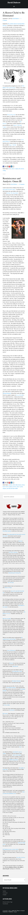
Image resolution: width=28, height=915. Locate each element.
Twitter (4, 891)
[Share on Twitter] (5, 166)
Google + (5, 894)
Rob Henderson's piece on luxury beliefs (10, 849)
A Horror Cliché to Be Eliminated (14, 14)
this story (20, 541)
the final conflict (14, 488)
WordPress (10, 911)
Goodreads (5, 903)
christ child (15, 485)
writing (4, 170)
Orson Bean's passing (7, 531)
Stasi (20, 747)
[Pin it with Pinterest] (9, 166)
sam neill (8, 488)
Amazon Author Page (7, 902)
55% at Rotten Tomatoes (11, 687)
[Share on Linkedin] (11, 166)
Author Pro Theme (15, 910)
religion (17, 168)
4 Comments (21, 184)
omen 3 (13, 168)
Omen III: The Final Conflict (9, 189)
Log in (15, 911)
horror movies (6, 486)
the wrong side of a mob (17, 671)
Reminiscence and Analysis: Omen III (12, 180)
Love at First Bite (20, 395)
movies (14, 486)
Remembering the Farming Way (15, 572)
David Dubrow (14, 2)
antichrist (10, 485)
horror (9, 168)
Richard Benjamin (7, 393)
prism (21, 486)
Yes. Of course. (11, 582)
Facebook (5, 892)
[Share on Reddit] (7, 166)
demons (19, 485)
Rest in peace (5, 713)
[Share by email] (13, 166)
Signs (10, 145)
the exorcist (21, 168)
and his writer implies (17, 755)
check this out (15, 666)
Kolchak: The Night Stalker (12, 193)
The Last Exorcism (11, 114)
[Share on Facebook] (3, 166)
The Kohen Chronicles (16, 681)
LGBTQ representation (13, 759)
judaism (11, 486)
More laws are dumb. (7, 618)
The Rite (14, 145)
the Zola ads (12, 710)
